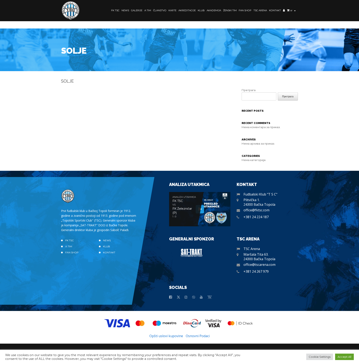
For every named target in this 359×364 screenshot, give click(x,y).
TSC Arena (260, 10)
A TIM (147, 10)
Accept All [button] (344, 356)
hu (292, 13)
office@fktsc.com (256, 210)
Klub (201, 10)
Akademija (214, 10)
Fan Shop (245, 10)
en (292, 17)
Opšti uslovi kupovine (166, 336)
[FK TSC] (70, 10)
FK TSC (115, 10)
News (125, 10)
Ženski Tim (230, 10)
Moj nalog (284, 11)
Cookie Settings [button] (320, 356)
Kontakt (275, 10)
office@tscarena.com (259, 264)
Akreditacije (187, 10)
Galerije (136, 10)
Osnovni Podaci (198, 336)
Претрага (249, 90)
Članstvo (159, 10)
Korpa (288, 11)
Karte (172, 10)
